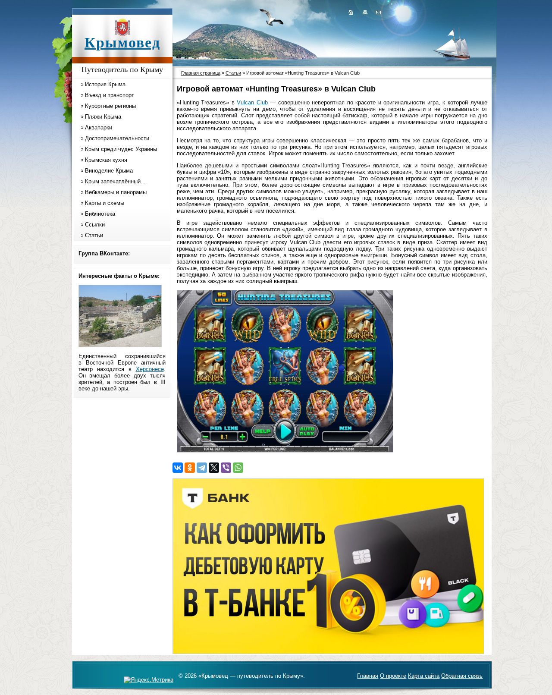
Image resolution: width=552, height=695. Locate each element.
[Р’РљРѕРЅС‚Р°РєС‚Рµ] (177, 467)
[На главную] (350, 12)
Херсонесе (150, 369)
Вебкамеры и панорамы (116, 192)
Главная (367, 676)
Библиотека (100, 214)
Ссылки (95, 224)
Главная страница (200, 72)
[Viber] (226, 467)
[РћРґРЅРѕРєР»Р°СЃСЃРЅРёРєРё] (190, 467)
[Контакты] (377, 12)
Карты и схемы (104, 203)
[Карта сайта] (364, 12)
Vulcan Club (252, 102)
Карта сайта (423, 676)
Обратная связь (462, 676)
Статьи (94, 235)
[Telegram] (202, 467)
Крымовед (122, 42)
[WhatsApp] (238, 467)
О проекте (393, 676)
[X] (214, 467)
